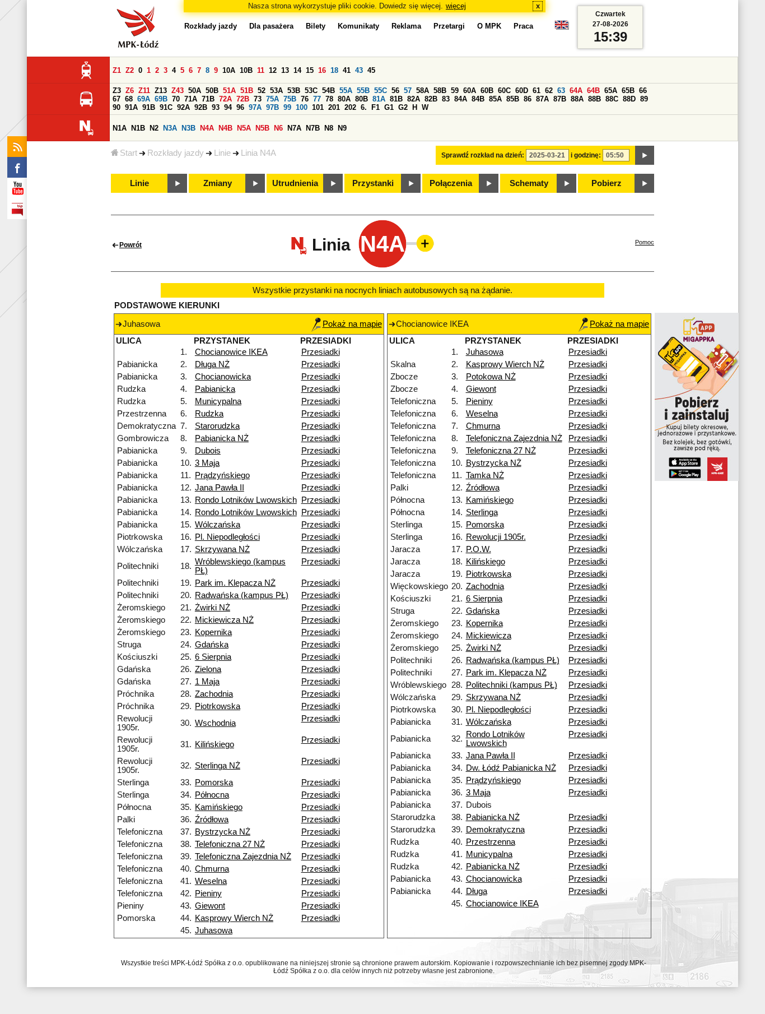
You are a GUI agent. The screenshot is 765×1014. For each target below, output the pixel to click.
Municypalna (218, 401)
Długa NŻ (212, 364)
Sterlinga (482, 512)
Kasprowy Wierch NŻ (234, 918)
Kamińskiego (218, 807)
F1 (375, 107)
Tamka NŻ (485, 475)
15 (310, 70)
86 (527, 99)
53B (293, 90)
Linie (222, 153)
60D (521, 90)
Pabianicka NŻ (222, 438)
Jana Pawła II (219, 487)
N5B (262, 128)
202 (350, 107)
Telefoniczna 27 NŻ (230, 844)
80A (344, 99)
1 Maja (207, 681)
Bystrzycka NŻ (222, 831)
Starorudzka (217, 426)
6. (364, 107)
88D (629, 99)
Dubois (208, 450)
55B (363, 90)
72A (225, 99)
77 (317, 99)
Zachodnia (214, 693)
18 (334, 70)
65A (610, 90)
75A (272, 99)
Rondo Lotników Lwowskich (246, 500)
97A (255, 107)
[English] (561, 28)
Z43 (177, 90)
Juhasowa (213, 930)
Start (128, 153)
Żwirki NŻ (212, 607)
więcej (456, 6)
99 (287, 107)
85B (512, 99)
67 (116, 99)
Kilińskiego (214, 744)
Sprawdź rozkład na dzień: (482, 155)
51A (229, 90)
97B (272, 107)
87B (559, 99)
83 (446, 99)
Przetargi (449, 26)
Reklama (406, 26)
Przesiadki (320, 352)
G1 (389, 107)
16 (322, 70)
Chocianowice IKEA (231, 352)
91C (166, 107)
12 (273, 70)
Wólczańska (217, 524)
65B (628, 90)
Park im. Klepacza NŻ (235, 582)
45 (371, 70)
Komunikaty (358, 26)
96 (240, 107)
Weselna (211, 881)
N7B (313, 128)
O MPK (489, 26)
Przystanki (373, 183)
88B (594, 99)
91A (131, 107)
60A (469, 90)
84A (460, 99)
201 (334, 107)
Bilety (315, 26)
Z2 (129, 70)
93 (216, 107)
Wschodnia (215, 723)
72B (242, 99)
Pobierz (606, 183)
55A (345, 90)
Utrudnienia (295, 183)
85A (495, 99)
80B (361, 99)
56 (395, 90)
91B (148, 107)
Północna (212, 794)
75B (289, 99)
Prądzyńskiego (222, 475)
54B (328, 90)
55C (380, 90)
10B (246, 70)
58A (422, 90)
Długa (476, 891)
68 (129, 99)
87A (542, 99)
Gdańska (211, 644)
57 (408, 90)
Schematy (529, 183)
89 (644, 99)
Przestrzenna (490, 841)
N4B (225, 128)
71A (190, 99)
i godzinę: (586, 155)
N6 (278, 128)
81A (378, 99)
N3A (170, 128)
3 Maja (207, 463)
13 (285, 70)
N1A (120, 128)
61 (536, 90)
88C (611, 99)
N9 (342, 128)
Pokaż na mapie (352, 324)
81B (396, 99)
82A (413, 99)
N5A (244, 128)
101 (318, 107)
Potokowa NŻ (491, 376)
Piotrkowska (217, 706)
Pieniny (208, 893)
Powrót (130, 245)
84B (478, 99)
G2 (403, 107)
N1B (138, 128)
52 (261, 90)
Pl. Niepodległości (227, 537)
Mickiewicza (488, 635)
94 (228, 107)
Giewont (210, 905)
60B (487, 90)
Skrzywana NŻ (222, 549)
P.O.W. (478, 549)
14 (297, 70)
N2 (154, 128)
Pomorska (214, 782)
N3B (188, 128)
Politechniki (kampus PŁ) (511, 684)
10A (228, 70)
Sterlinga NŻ (217, 765)
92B (200, 107)
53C (311, 90)
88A (577, 99)
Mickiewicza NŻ (224, 619)
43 (359, 70)
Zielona (208, 669)
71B (208, 99)
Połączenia (451, 183)
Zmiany (217, 183)
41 (347, 70)
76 (305, 99)
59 (455, 90)
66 (643, 90)
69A (143, 99)
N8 (328, 128)
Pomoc (644, 242)
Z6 (129, 90)
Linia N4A (258, 153)
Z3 (117, 90)
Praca (523, 26)
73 (258, 99)
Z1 (117, 70)
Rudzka (209, 413)
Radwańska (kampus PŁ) (241, 595)
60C (504, 90)
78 (329, 99)
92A (183, 107)
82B (431, 99)
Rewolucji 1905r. (496, 537)
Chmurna (212, 868)
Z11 (144, 90)
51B (246, 90)
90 (116, 107)
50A (194, 90)
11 (260, 70)
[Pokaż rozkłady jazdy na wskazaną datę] (644, 155)
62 (549, 90)
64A (576, 90)
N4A (207, 128)
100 (301, 107)
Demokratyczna (495, 829)
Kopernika (213, 632)
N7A (294, 128)
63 (561, 90)
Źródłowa (211, 819)
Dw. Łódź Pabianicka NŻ (511, 767)
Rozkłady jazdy (175, 153)
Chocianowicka (223, 376)
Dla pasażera (271, 26)
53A (276, 90)
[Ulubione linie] (421, 243)
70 (176, 99)
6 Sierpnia (213, 656)
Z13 (161, 90)
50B (212, 90)
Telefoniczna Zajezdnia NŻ (243, 856)
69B (161, 99)
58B (439, 90)
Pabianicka (215, 389)
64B (593, 90)
